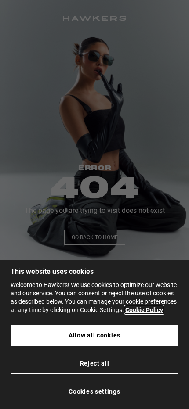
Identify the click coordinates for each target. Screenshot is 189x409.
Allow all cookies (94, 335)
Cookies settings (94, 391)
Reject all (94, 363)
